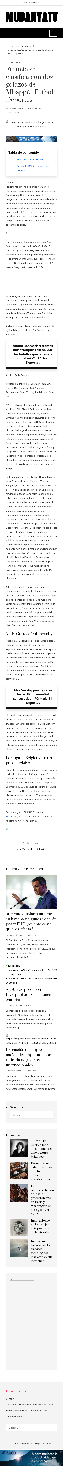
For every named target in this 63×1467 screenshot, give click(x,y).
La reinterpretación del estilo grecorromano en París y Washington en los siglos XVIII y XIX (42, 1200)
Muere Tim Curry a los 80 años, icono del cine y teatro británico (41, 1149)
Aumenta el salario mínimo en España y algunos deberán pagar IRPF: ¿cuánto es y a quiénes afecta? (31, 921)
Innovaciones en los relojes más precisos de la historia (40, 1227)
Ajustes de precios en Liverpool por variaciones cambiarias (28, 994)
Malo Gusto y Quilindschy (30, 159)
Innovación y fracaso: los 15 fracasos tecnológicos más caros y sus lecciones (41, 1251)
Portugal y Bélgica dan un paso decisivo (33, 168)
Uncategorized (13, 63)
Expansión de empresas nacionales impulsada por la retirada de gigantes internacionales (30, 1057)
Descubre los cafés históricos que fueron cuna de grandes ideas (41, 1171)
